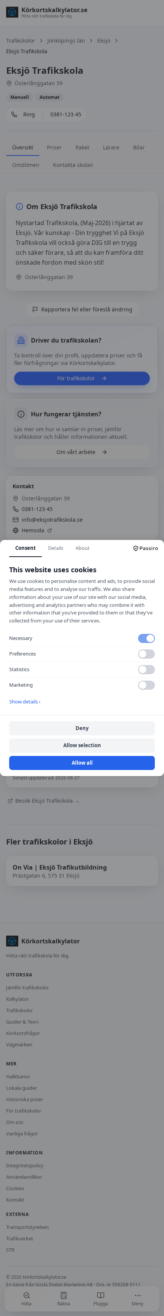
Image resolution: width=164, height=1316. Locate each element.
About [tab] (83, 547)
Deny (82, 728)
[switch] (146, 638)
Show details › (24, 701)
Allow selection (82, 745)
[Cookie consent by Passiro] (145, 548)
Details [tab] (55, 547)
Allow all (82, 762)
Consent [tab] (25, 547)
